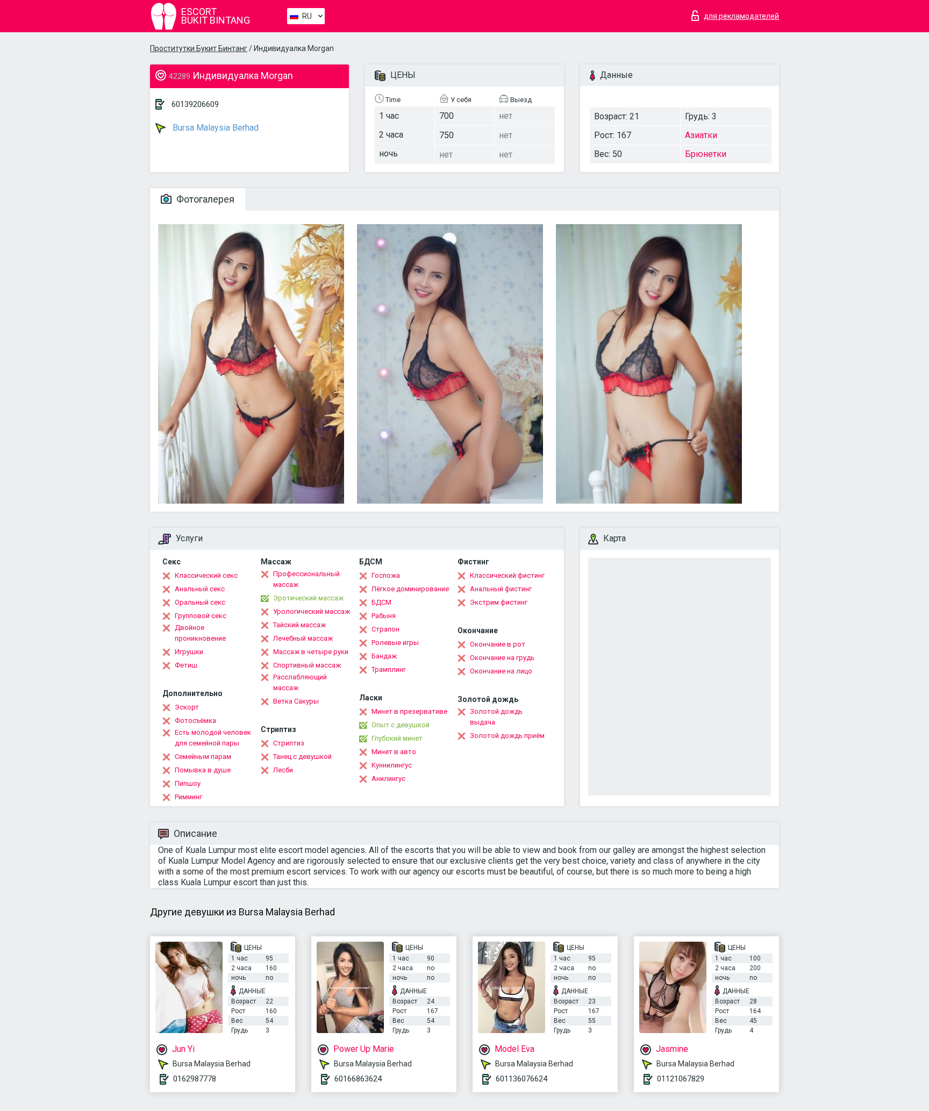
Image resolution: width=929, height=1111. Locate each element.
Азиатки (701, 135)
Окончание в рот (497, 644)
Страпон (385, 629)
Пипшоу (188, 783)
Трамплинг (388, 669)
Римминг (188, 797)
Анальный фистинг (501, 589)
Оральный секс (200, 602)
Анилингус (388, 779)
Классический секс (206, 575)
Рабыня (383, 616)
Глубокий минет (397, 738)
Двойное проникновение (200, 632)
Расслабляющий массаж (300, 682)
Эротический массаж (308, 598)
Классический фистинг (507, 575)
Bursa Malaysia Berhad (214, 128)
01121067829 (680, 1079)
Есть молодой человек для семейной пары (213, 737)
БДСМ (381, 602)
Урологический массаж (311, 611)
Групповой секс (200, 616)
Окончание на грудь (502, 658)
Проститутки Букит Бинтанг (198, 48)
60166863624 (358, 1079)
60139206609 (195, 104)
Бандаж (384, 656)
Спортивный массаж (307, 665)
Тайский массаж (299, 625)
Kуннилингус (391, 765)
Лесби (283, 770)
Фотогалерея (204, 199)
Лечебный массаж (303, 638)
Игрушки (189, 652)
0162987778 (194, 1079)
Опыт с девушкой (400, 725)
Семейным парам (203, 756)
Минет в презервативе (409, 711)
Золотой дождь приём (507, 736)
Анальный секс (200, 589)
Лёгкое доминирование (410, 589)
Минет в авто (393, 752)
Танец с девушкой (302, 756)
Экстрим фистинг (498, 602)
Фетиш (186, 665)
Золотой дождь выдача (496, 716)
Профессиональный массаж (306, 579)
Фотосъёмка (195, 720)
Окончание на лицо (501, 671)
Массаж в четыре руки (310, 652)
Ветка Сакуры (296, 701)
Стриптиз (288, 743)
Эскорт (187, 707)
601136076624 (521, 1079)
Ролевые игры (395, 643)
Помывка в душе (203, 770)
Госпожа (385, 575)
